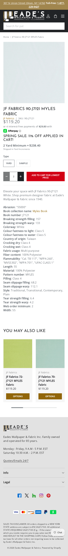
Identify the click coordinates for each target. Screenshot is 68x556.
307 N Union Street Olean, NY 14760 (24, 3)
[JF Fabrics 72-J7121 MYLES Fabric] (17, 353)
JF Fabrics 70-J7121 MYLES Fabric (46, 381)
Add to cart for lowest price (45, 176)
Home (6, 37)
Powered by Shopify (51, 547)
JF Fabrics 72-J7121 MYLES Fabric (14, 381)
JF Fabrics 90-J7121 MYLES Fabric (28, 37)
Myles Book (40, 211)
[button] (55, 16)
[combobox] (34, 26)
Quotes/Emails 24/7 (16, 461)
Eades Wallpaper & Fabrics (28, 547)
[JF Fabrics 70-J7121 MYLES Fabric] (50, 353)
